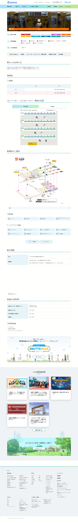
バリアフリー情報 (22, 480)
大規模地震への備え (47, 501)
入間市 (33, 482)
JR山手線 (32, 41)
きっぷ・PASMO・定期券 (11, 477)
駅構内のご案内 (52, 54)
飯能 (8, 504)
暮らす (17, 6)
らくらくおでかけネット (45, 241)
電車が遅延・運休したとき (11, 487)
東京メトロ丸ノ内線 (39, 43)
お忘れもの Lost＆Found (39, 2)
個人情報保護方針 (60, 486)
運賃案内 (9, 482)
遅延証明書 (21, 475)
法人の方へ (61, 6)
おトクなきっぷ (22, 501)
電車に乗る (9, 6)
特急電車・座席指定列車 (11, 479)
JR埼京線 (25, 41)
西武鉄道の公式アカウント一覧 (62, 484)
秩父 (8, 499)
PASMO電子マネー (49, 479)
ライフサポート (48, 482)
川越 (8, 501)
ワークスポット (48, 480)
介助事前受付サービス (23, 488)
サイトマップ (59, 495)
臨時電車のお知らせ (22, 479)
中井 (39, 475)
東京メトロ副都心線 (27, 43)
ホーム (8, 470)
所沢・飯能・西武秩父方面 (60, 89)
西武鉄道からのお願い (47, 499)
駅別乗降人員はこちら (12, 293)
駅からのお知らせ (14, 54)
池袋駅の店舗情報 (12, 328)
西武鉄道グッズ (48, 487)
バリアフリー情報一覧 (32, 241)
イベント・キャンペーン (11, 506)
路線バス (24, 47)
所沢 (39, 479)
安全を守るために (35, 499)
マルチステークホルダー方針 (62, 488)
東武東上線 (52, 41)
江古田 (33, 475)
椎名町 (11, 29)
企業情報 (49, 6)
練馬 (32, 477)
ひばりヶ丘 (33, 480)
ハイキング (21, 499)
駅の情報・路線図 (18, 9)
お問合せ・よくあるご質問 (61, 483)
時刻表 (22, 54)
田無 (39, 477)
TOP (8, 9)
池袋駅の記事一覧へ (39, 430)
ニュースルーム (68, 6)
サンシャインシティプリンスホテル (15, 330)
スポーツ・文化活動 (49, 477)
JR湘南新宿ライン (42, 41)
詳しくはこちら (39, 356)
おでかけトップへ (38, 448)
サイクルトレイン (22, 486)
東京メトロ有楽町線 (62, 41)
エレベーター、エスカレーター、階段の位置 (36, 54)
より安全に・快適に (34, 6)
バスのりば (11, 327)
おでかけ (24, 6)
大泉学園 (33, 479)
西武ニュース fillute (22, 503)
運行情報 (8, 485)
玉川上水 (40, 480)
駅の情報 (61, 54)
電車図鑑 (20, 485)
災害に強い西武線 (49, 475)
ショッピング (48, 485)
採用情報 (55, 6)
